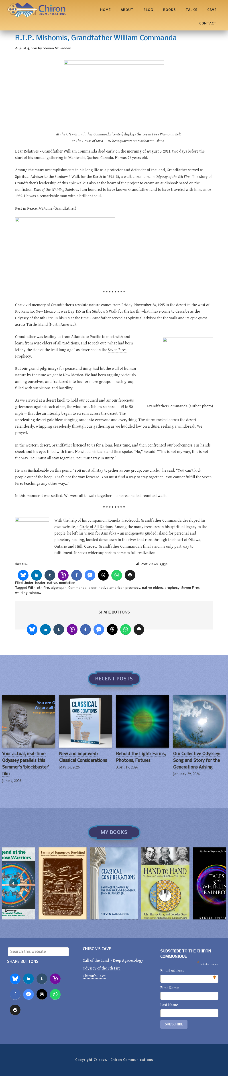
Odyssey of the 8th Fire (101, 968)
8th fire (43, 588)
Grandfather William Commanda (69, 151)
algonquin (59, 588)
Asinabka (108, 533)
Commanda (77, 588)
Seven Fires (190, 588)
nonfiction (67, 583)
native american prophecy (119, 588)
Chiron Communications (36, 10)
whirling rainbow (28, 593)
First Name (169, 987)
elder (92, 588)
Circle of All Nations (96, 527)
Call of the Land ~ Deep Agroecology (113, 960)
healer (40, 583)
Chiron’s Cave (94, 976)
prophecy (172, 588)
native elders (152, 588)
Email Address (188, 971)
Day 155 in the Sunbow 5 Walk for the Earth (103, 311)
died (101, 151)
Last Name (169, 1005)
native (52, 583)
